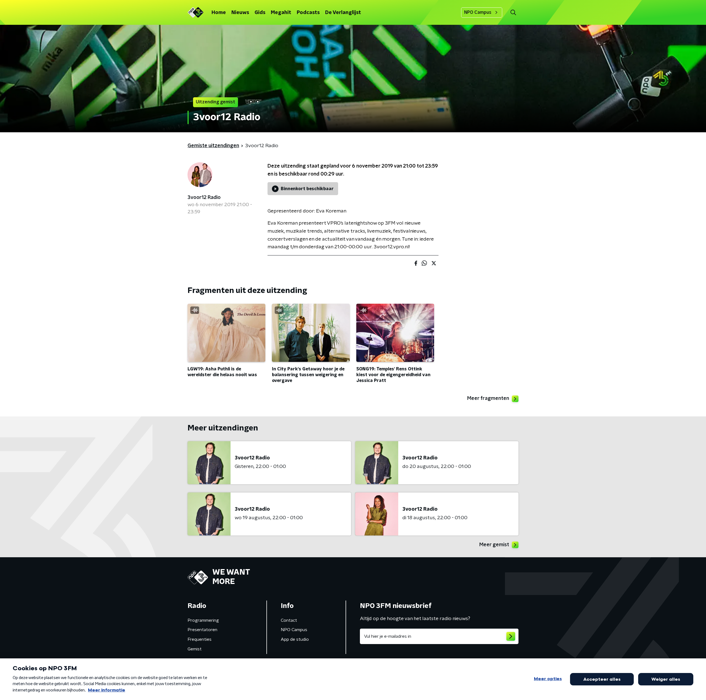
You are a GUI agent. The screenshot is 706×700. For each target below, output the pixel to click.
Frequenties (200, 639)
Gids (260, 12)
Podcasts (308, 12)
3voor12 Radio (204, 197)
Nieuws (240, 12)
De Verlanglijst (343, 12)
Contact (289, 620)
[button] (513, 12)
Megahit (281, 12)
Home (219, 12)
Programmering (203, 620)
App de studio (295, 639)
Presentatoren (202, 630)
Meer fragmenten (488, 398)
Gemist (195, 649)
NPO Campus (477, 12)
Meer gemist (494, 544)
